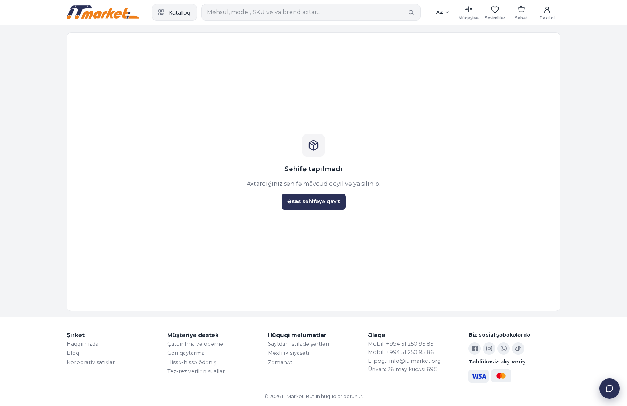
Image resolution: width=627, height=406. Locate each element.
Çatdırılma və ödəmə (195, 344)
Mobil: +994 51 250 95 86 (401, 352)
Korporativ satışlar (91, 362)
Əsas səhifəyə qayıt (313, 201)
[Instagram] (489, 348)
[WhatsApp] (503, 348)
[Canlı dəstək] (609, 388)
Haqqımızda (82, 344)
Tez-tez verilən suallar (196, 371)
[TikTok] (518, 348)
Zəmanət (280, 362)
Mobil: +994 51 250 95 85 (400, 344)
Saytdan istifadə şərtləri (298, 344)
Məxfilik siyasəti (288, 353)
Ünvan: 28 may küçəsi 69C (402, 369)
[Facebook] (474, 348)
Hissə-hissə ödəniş (191, 362)
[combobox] (302, 12)
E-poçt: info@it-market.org (404, 361)
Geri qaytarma (186, 353)
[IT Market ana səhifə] (103, 12)
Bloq (73, 353)
